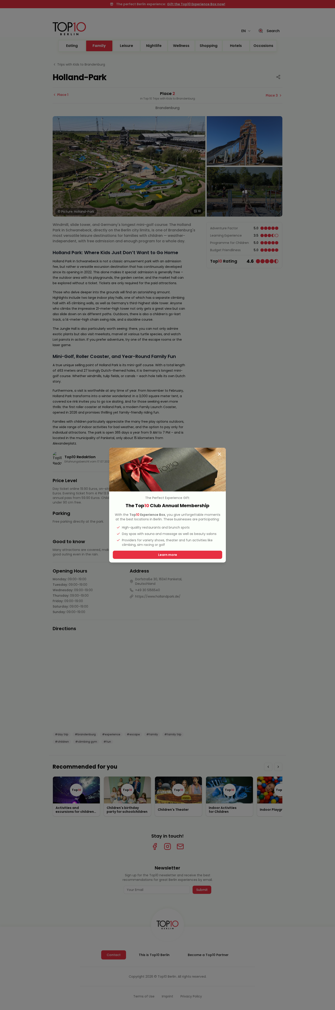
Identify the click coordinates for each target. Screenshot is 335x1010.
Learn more (167, 554)
